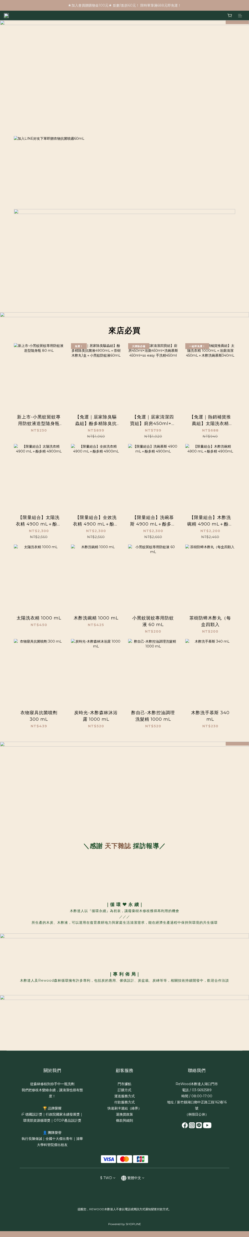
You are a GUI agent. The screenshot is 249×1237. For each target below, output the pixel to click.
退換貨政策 (124, 1114)
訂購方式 (124, 1090)
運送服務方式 (124, 1096)
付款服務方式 (124, 1102)
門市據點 (124, 1084)
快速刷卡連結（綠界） (124, 1108)
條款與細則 (124, 1120)
